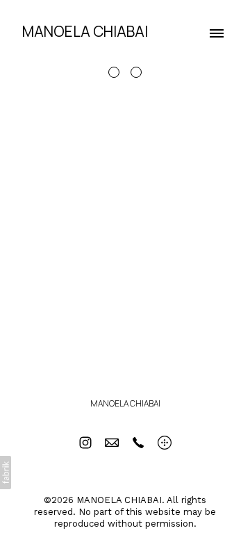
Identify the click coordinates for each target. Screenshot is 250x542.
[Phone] (138, 443)
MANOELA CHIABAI (125, 403)
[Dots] (164, 443)
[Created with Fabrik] (5, 472)
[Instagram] (85, 443)
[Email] (112, 443)
